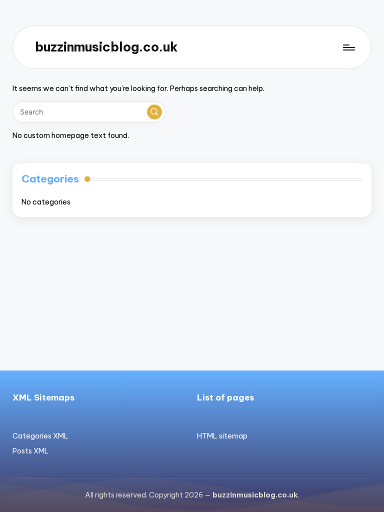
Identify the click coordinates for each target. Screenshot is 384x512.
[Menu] (348, 47)
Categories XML (40, 436)
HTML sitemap (222, 436)
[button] (154, 112)
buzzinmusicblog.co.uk (106, 47)
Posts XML (30, 451)
